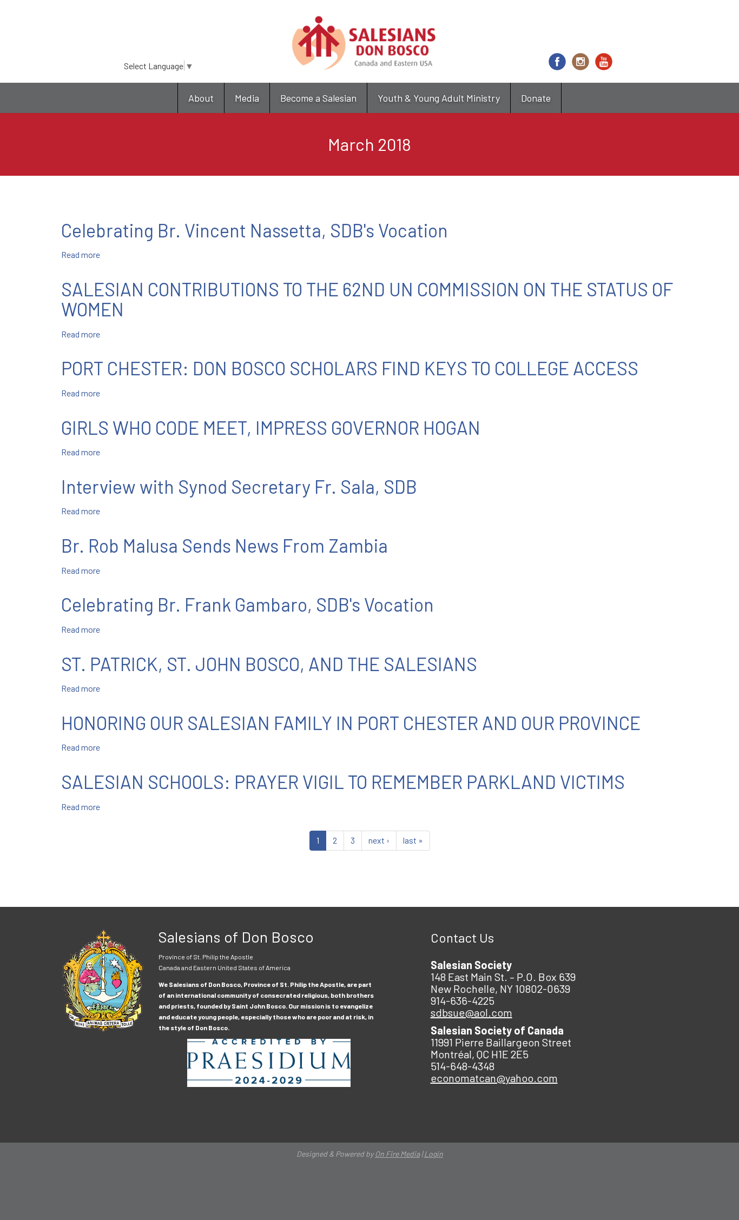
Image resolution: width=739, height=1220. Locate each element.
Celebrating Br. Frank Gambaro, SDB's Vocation (247, 604)
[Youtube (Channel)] (603, 61)
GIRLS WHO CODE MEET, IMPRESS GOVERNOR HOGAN (270, 427)
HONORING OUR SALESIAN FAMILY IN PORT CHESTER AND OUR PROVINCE (351, 723)
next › (379, 840)
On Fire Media (397, 1153)
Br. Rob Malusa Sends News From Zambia (224, 545)
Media (247, 98)
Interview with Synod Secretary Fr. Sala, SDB (239, 486)
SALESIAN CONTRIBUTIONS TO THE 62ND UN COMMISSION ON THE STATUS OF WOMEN (367, 299)
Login (433, 1153)
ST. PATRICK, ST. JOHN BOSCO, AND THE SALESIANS (269, 664)
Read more (80, 254)
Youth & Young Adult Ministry (439, 98)
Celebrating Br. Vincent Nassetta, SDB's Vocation (254, 230)
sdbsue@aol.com (471, 1012)
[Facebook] (557, 61)
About (201, 98)
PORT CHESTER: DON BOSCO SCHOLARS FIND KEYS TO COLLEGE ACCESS (349, 368)
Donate (536, 98)
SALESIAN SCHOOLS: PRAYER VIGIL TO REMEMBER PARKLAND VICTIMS (343, 782)
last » (413, 840)
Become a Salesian (318, 98)
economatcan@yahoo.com (494, 1077)
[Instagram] (580, 61)
